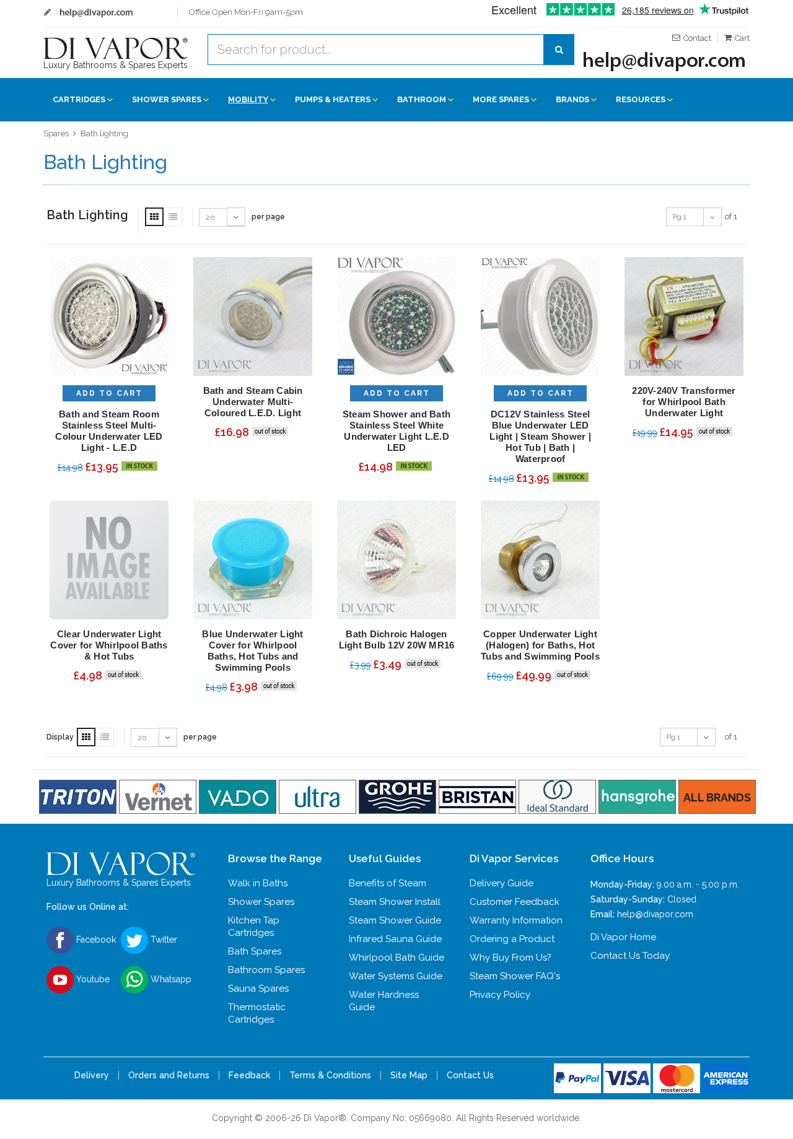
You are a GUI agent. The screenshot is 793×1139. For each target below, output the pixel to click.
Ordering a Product (512, 939)
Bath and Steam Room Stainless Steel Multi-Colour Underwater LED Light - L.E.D (108, 431)
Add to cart (109, 393)
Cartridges (79, 99)
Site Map (408, 1075)
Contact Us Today (630, 955)
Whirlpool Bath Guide (396, 957)
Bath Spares (254, 951)
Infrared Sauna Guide (395, 939)
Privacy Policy (500, 994)
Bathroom (421, 99)
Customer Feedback (514, 901)
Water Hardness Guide (384, 1001)
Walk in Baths (257, 883)
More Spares (501, 99)
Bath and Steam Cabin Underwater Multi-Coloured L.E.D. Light (253, 401)
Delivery (91, 1075)
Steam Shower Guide (395, 920)
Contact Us (470, 1075)
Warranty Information (516, 920)
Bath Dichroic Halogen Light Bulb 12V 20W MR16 (397, 639)
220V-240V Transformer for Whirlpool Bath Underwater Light (683, 401)
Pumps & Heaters (332, 99)
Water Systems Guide (395, 976)
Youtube (92, 979)
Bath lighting (104, 133)
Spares (56, 133)
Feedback (249, 1075)
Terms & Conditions (330, 1075)
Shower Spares (166, 99)
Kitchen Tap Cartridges (253, 926)
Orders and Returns (168, 1075)
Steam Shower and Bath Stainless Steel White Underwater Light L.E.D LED (396, 431)
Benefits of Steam (387, 883)
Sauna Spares (258, 988)
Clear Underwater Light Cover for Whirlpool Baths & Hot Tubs (108, 645)
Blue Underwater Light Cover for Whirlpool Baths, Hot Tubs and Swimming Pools (252, 651)
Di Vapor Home (623, 937)
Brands (572, 99)
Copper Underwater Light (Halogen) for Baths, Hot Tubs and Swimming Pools (540, 645)
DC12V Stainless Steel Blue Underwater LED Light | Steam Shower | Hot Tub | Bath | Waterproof (540, 436)
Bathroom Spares (266, 969)
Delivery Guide (501, 883)
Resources (640, 99)
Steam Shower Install (394, 901)
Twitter (162, 940)
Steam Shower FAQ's (515, 976)
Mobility (248, 99)
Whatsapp (169, 979)
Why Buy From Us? (510, 957)
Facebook (95, 940)
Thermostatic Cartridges (257, 1013)
